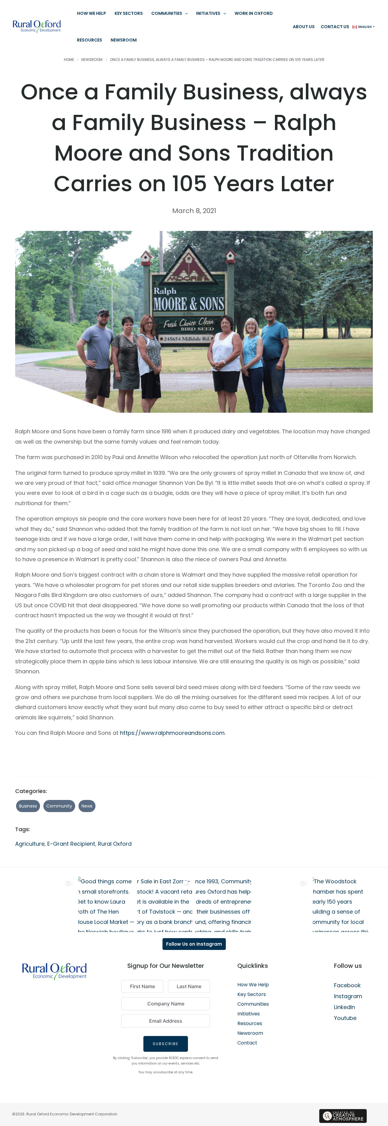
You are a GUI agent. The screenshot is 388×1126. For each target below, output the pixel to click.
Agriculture (30, 844)
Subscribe (166, 1043)
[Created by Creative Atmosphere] (343, 1116)
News (87, 806)
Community (59, 806)
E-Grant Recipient (71, 844)
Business (28, 806)
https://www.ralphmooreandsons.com (172, 733)
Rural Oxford (115, 844)
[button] (185, 13)
